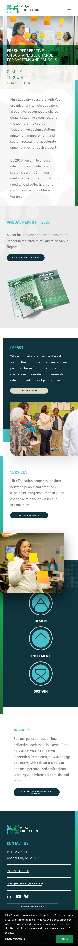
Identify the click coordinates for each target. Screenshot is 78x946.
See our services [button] (29, 515)
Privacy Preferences (15, 938)
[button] (69, 8)
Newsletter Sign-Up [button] (32, 906)
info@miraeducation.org (25, 884)
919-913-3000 (18, 871)
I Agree (64, 938)
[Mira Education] (23, 8)
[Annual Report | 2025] (39, 295)
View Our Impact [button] (29, 391)
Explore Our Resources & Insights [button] (37, 792)
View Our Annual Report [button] (25, 257)
